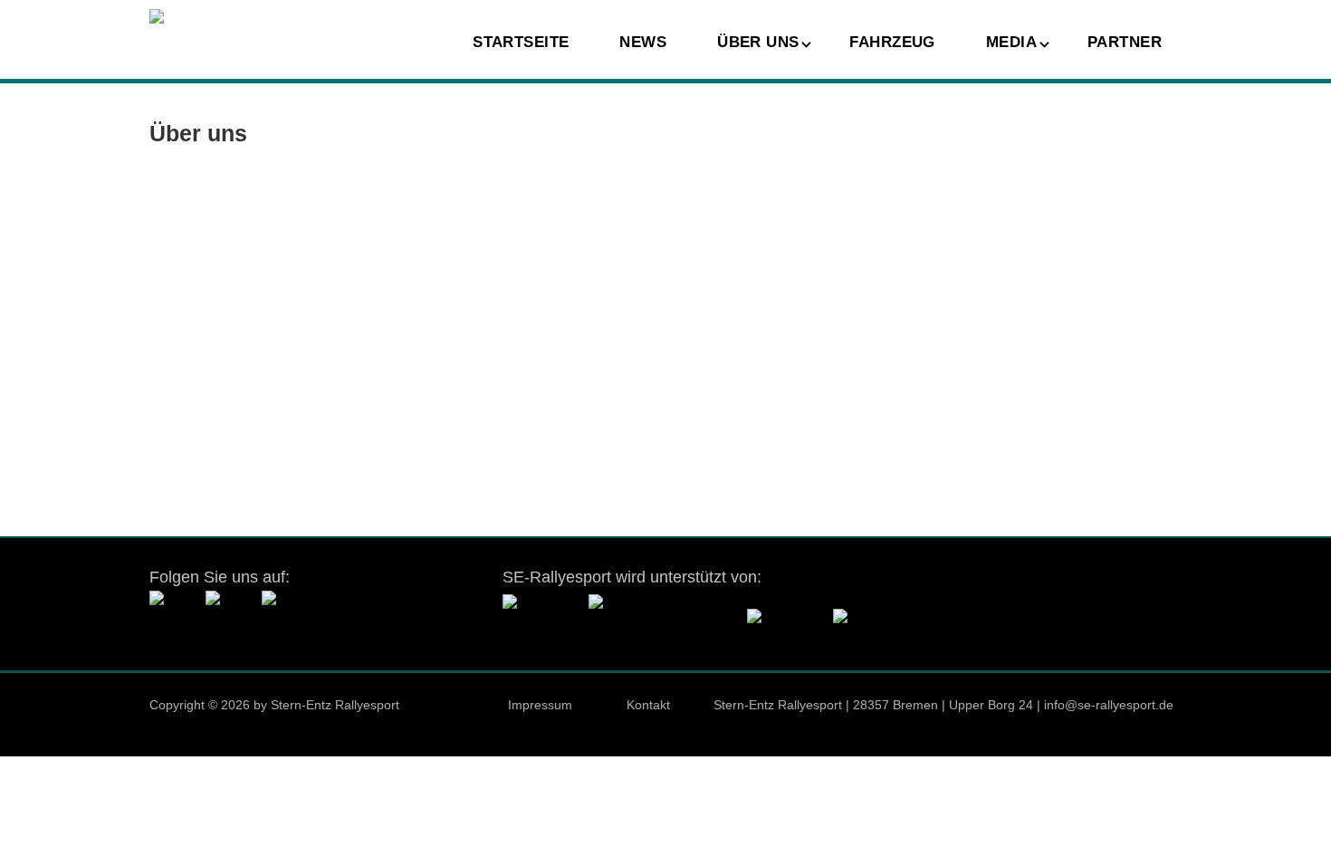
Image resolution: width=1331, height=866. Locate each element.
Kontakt (648, 705)
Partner (1124, 42)
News (642, 42)
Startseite (521, 42)
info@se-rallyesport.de (1108, 705)
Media (1011, 42)
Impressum (540, 705)
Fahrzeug (891, 42)
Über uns (758, 42)
